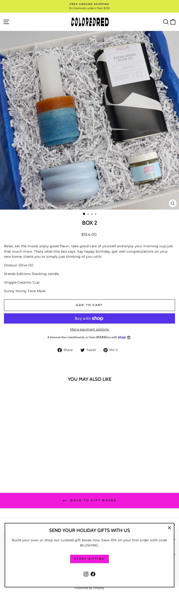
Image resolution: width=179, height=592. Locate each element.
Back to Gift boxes (93, 500)
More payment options (89, 329)
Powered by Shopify (89, 588)
